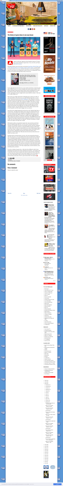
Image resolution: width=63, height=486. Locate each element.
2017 (46, 453)
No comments (10, 159)
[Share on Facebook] (10, 158)
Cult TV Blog (47, 262)
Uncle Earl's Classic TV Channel (50, 363)
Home (24, 193)
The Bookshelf (18, 160)
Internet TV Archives (48, 352)
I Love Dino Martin (48, 300)
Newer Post (9, 193)
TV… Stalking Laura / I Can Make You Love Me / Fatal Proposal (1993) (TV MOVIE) (49, 274)
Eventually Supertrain (48, 330)
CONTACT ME (52, 25)
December (47, 384)
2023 (46, 444)
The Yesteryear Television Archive (50, 361)
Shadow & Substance (48, 312)
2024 (46, 383)
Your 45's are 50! (47, 340)
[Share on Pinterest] (12, 158)
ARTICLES (46, 25)
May (46, 395)
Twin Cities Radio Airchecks (49, 360)
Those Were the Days (48, 321)
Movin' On (46, 307)
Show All (54, 280)
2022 (46, 446)
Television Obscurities (48, 316)
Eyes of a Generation (48, 296)
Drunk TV (46, 295)
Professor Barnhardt (48, 308)
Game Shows (12, 160)
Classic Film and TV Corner (49, 290)
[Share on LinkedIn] (13, 158)
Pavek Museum (47, 373)
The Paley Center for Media (49, 372)
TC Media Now (47, 357)
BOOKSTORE (28, 25)
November (47, 386)
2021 (46, 447)
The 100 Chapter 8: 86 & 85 (49, 278)
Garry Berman (47, 298)
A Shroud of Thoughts (48, 314)
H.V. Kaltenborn (25, 99)
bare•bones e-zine (47, 277)
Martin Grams (47, 303)
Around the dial (48, 410)
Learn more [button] (32, 484)
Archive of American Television (49, 368)
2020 (46, 449)
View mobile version (24, 195)
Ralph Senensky (47, 311)
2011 (46, 463)
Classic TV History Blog (48, 291)
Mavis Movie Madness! (48, 304)
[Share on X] (8, 158)
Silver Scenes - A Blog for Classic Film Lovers (49, 257)
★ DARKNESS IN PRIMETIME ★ (18, 25)
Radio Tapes (46, 353)
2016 (46, 455)
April (46, 397)
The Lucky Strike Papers (48, 302)
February (47, 400)
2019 (46, 450)
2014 (46, 458)
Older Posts (38, 193)
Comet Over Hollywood (48, 292)
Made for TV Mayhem (48, 335)
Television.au (47, 315)
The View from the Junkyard (49, 323)
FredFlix (46, 349)
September (47, 389)
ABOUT (9, 25)
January (47, 401)
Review (15, 160)
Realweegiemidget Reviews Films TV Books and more (49, 272)
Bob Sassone (47, 288)
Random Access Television (49, 336)
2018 (46, 452)
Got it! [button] (57, 484)
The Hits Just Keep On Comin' (49, 299)
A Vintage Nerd (47, 324)
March (47, 398)
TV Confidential (47, 339)
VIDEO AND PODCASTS (37, 25)
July (46, 392)
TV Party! (46, 320)
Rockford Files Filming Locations (50, 310)
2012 (46, 461)
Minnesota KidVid (47, 306)
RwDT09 (46, 356)
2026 (46, 380)
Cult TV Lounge (47, 294)
